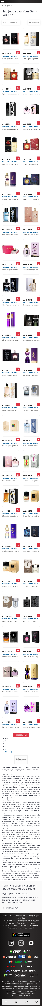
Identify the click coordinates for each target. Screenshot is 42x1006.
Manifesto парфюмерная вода (10, 199)
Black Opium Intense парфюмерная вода (31, 551)
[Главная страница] (3, 6)
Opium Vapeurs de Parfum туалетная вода (31, 235)
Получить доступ (10, 908)
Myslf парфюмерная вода (10, 129)
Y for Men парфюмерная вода (10, 305)
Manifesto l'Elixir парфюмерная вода (31, 375)
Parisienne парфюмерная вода (31, 270)
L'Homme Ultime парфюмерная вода (10, 621)
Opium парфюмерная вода (10, 94)
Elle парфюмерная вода (10, 340)
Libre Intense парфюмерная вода (10, 516)
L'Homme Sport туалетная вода (31, 481)
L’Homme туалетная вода (31, 94)
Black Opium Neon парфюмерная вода (31, 657)
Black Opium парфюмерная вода (10, 59)
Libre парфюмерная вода (31, 59)
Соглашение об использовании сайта (20, 923)
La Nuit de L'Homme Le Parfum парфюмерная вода (31, 340)
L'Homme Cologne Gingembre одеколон (31, 586)
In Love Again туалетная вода (10, 446)
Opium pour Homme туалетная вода (10, 164)
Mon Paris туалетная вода (10, 481)
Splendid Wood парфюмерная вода (31, 516)
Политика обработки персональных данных (20, 925)
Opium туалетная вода (30, 164)
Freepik (31, 928)
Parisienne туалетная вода (10, 727)
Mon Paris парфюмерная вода (31, 129)
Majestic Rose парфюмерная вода (10, 586)
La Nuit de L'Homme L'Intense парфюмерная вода (10, 657)
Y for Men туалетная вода (10, 235)
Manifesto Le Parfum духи (31, 692)
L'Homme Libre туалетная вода (31, 410)
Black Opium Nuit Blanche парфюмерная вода (10, 375)
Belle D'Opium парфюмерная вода (31, 199)
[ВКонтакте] (21, 943)
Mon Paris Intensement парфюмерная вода (31, 727)
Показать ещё (21, 735)
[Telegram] (11, 943)
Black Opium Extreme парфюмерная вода (31, 621)
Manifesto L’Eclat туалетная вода (10, 551)
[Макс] (31, 943)
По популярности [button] (10, 22)
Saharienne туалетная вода (31, 305)
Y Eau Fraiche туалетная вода (31, 446)
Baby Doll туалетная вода (10, 270)
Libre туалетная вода (9, 410)
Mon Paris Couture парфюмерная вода (10, 692)
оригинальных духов (30, 921)
